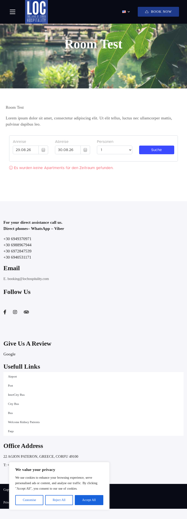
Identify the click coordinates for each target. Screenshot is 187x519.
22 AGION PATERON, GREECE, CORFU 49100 (40, 456)
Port (10, 385)
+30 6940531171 (17, 257)
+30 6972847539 (17, 251)
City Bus (13, 404)
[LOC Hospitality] (36, 12)
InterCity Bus (16, 394)
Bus (10, 413)
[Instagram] (15, 312)
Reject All (59, 500)
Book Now (161, 11)
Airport (12, 376)
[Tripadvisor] (26, 312)
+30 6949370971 (17, 238)
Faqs (11, 431)
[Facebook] (5, 312)
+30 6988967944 (17, 245)
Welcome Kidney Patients (24, 422)
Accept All (89, 500)
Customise (29, 500)
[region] (59, 486)
